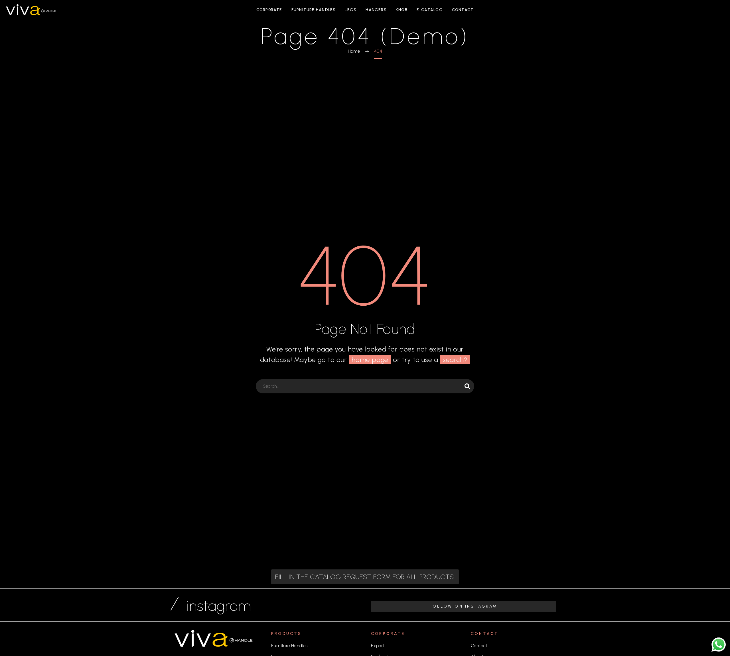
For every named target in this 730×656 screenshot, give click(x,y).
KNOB (401, 9)
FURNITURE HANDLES (313, 9)
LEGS (350, 9)
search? (455, 359)
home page (370, 359)
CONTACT (463, 9)
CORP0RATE (269, 9)
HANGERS (376, 9)
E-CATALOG (430, 9)
